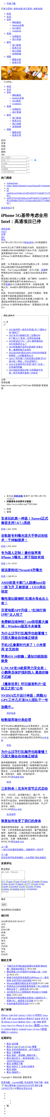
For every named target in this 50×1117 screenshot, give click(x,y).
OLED (15, 1022)
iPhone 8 (8, 1022)
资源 (9, 33)
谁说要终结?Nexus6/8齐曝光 (21, 570)
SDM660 (7, 1029)
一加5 (34, 1022)
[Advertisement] (25, 414)
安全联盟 (28, 1082)
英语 (22, 777)
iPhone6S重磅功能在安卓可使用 (22, 983)
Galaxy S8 (31, 1029)
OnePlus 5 (22, 1015)
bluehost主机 (18, 25)
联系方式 (16, 48)
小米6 (10, 1015)
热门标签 (16, 45)
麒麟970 (5, 1032)
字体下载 (11, 3)
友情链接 (16, 54)
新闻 (17, 777)
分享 (44, 738)
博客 (9, 56)
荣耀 (39, 1022)
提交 (4, 904)
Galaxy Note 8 (6, 1025)
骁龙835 (30, 1018)
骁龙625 (15, 1029)
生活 (9, 16)
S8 (33, 1015)
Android (22, 1029)
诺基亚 (37, 1019)
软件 (16, 1015)
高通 (43, 270)
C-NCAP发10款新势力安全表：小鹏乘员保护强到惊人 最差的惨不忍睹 (25, 672)
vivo (42, 1025)
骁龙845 (22, 1022)
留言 (9, 42)
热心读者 (16, 51)
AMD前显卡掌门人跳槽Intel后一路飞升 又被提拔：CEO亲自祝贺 (23, 587)
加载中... (7, 707)
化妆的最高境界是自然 (18, 1003)
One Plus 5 (29, 1025)
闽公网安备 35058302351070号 (20, 1085)
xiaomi (15, 1018)
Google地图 (17, 1082)
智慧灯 (38, 1015)
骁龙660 (22, 1019)
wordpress (16, 31)
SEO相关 (16, 28)
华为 (43, 1018)
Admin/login (12, 183)
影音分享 (16, 62)
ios (14, 1025)
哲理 (44, 1022)
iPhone (4, 1015)
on (8, 188)
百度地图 (5, 1082)
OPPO (29, 1015)
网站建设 (16, 22)
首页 (3, 208)
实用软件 (16, 36)
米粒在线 (18, 496)
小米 (8, 1018)
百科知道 (11, 713)
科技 (9, 14)
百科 (9, 19)
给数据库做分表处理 (16, 720)
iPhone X (20, 1025)
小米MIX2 (13, 1032)
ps (16, 809)
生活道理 (11, 814)
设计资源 (16, 39)
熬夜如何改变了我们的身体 (21, 821)
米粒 (46, 1082)
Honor (45, 1015)
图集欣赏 (16, 59)
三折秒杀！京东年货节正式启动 (24, 788)
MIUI (28, 1022)
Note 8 (38, 1029)
